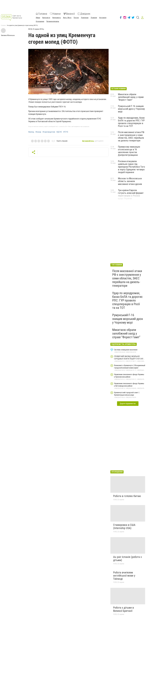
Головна (42, 14)
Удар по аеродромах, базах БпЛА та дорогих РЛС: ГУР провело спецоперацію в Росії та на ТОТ (131, 121)
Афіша (38, 18)
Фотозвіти (102, 18)
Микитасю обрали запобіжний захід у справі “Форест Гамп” (131, 97)
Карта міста (46, 18)
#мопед (31, 132)
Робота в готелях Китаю (127, 496)
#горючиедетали (49, 132)
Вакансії (70, 14)
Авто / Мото (67, 18)
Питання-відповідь (52, 21)
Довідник (85, 14)
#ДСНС (59, 132)
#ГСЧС (65, 132)
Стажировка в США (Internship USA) (124, 526)
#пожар (38, 132)
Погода (76, 18)
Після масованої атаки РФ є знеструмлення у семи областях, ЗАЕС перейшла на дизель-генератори (131, 136)
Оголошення (40, 21)
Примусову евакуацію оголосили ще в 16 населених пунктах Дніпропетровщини (129, 150)
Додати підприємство (128, 403)
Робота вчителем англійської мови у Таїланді (124, 575)
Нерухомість (56, 18)
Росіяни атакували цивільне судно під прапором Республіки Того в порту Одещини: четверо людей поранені (131, 167)
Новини (56, 14)
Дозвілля (94, 18)
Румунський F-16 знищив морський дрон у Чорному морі (131, 109)
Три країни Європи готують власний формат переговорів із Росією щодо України (131, 194)
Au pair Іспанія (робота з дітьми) (127, 558)
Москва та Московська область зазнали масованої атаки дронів (130, 181)
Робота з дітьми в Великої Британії (123, 609)
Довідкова (84, 18)
